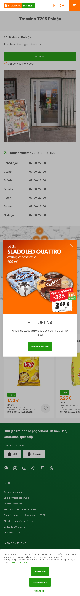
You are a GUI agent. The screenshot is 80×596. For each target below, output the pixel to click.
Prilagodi (39, 591)
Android (37, 453)
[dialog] (40, 572)
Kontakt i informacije (14, 492)
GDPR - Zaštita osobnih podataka (20, 509)
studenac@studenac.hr (26, 44)
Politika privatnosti (13, 503)
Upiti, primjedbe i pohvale (16, 497)
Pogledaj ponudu (40, 346)
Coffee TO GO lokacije (14, 526)
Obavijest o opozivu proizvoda (18, 521)
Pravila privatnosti (18, 562)
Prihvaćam (40, 571)
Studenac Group (12, 532)
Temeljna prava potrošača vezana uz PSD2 (24, 515)
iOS (15, 453)
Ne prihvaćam (40, 582)
